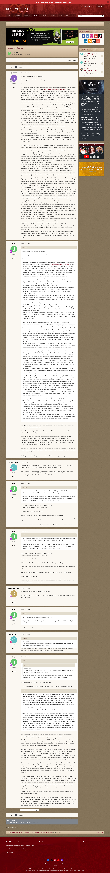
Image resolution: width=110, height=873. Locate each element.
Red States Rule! (13, 588)
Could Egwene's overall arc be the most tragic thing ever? (91, 70)
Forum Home (9, 19)
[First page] (8, 67)
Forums (35, 15)
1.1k (14, 602)
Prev (11, 67)
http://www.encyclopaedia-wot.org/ (54, 89)
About (66, 15)
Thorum (15, 52)
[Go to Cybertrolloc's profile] (13, 467)
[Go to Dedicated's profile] (81, 69)
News (9, 15)
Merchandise (17, 15)
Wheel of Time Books (24, 54)
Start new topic (72, 60)
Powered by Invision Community (55, 866)
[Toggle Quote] (23, 247)
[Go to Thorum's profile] (9, 53)
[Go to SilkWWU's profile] (13, 78)
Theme (46, 863)
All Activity (53, 19)
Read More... (84, 138)
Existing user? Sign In (87, 6)
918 (14, 476)
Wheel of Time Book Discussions (22, 19)
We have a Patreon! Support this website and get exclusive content (54, 2)
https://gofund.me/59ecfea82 (92, 135)
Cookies (63, 863)
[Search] (102, 16)
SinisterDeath (26, 810)
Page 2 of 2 (21, 67)
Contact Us (58, 863)
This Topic (97, 15)
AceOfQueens (87, 56)
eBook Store (27, 15)
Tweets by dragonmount (46, 844)
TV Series (43, 15)
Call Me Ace (87, 62)
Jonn (13, 244)
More (73, 15)
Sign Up (100, 6)
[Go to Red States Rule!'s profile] (13, 593)
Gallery (60, 15)
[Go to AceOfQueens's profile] (81, 54)
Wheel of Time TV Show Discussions (40, 19)
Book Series (52, 15)
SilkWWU (13, 73)
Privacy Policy (52, 863)
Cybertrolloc (13, 462)
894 (14, 258)
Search (59, 19)
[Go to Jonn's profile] (13, 249)
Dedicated (86, 74)
